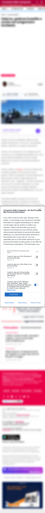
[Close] (40, 210)
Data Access (22, 303)
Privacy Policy (36, 303)
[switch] (36, 257)
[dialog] (22, 256)
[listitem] (22, 251)
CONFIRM (13, 294)
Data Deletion (9, 303)
